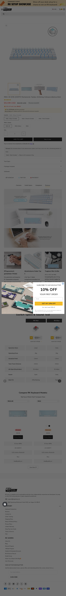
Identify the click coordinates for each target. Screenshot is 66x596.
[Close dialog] (63, 283)
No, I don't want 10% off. (48, 307)
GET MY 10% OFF (49, 303)
